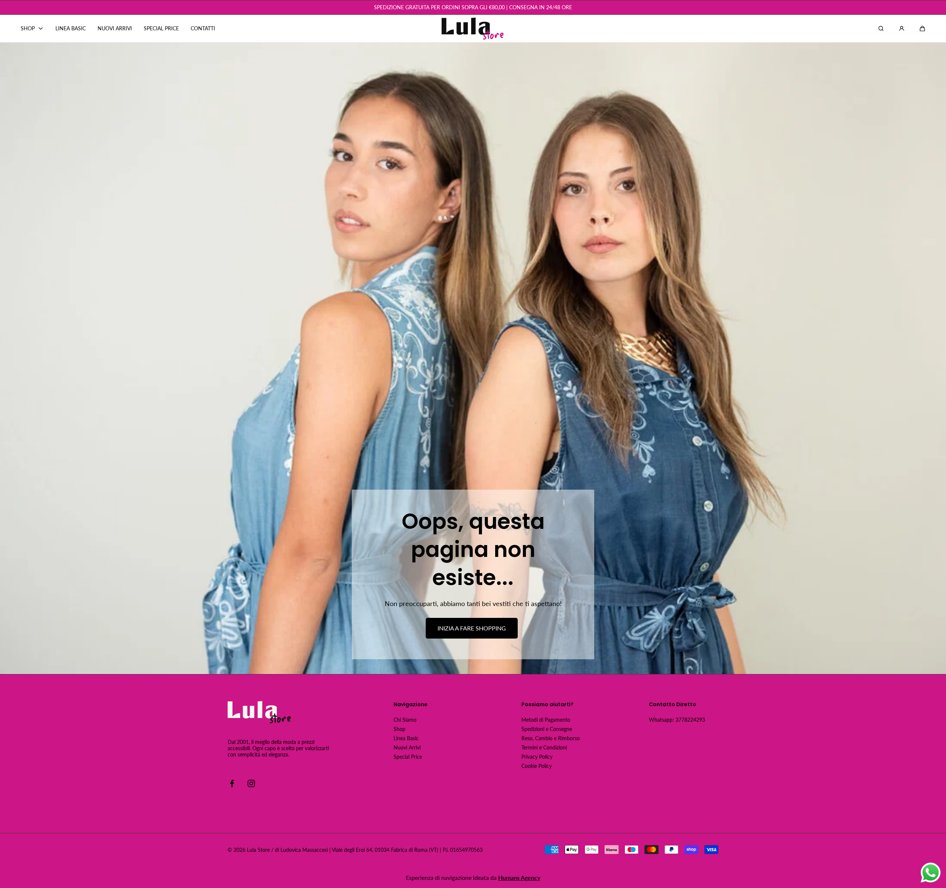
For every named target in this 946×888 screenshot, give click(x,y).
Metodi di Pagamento (545, 720)
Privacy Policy (536, 756)
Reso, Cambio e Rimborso (550, 738)
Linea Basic (406, 738)
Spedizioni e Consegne (546, 729)
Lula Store (258, 850)
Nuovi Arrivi (407, 747)
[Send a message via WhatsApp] (930, 872)
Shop (399, 729)
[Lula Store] (473, 28)
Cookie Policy (536, 766)
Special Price (408, 756)
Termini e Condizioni (544, 747)
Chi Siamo (405, 720)
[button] (922, 28)
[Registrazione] (902, 28)
